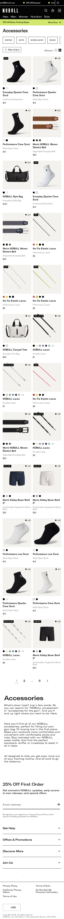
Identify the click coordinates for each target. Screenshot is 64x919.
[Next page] (47, 681)
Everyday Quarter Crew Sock (15, 94)
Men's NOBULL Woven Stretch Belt (45, 146)
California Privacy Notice (12, 891)
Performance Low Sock (16, 553)
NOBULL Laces (41, 349)
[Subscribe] (57, 804)
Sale (46, 16)
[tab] (3, 88)
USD (15, 908)
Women (23, 16)
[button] (58, 3)
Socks (8, 40)
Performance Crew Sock (16, 144)
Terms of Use (10, 896)
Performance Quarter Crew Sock (44, 94)
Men (13, 16)
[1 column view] (56, 50)
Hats (21, 40)
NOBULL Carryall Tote (15, 349)
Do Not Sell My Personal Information (47, 891)
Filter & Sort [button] (13, 49)
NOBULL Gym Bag (13, 196)
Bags (52, 40)
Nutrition (36, 16)
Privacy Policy (10, 886)
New (5, 16)
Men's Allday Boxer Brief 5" (16, 501)
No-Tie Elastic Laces (44, 248)
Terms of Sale (43, 886)
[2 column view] (60, 50)
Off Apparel (33, 3)
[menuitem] (5, 16)
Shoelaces (37, 40)
